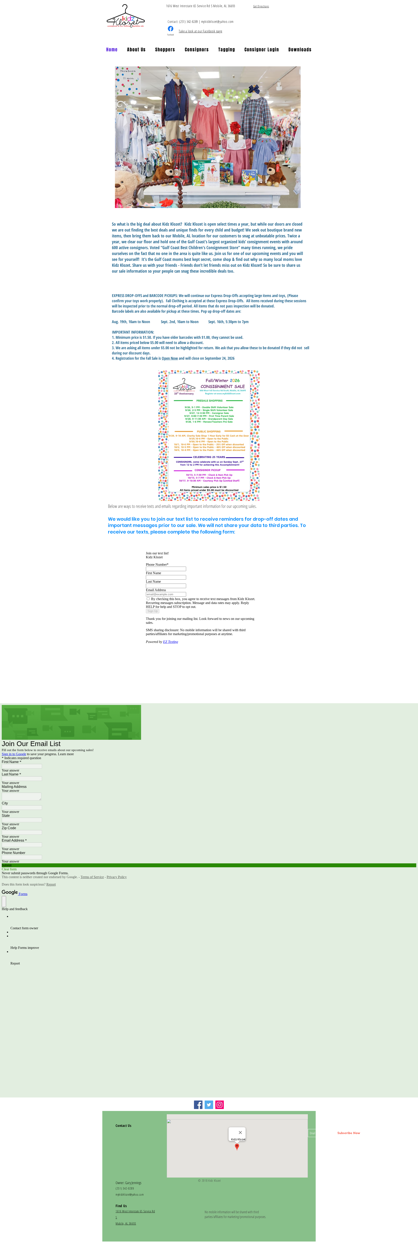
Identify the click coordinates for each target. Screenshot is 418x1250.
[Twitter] (209, 1105)
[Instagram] (219, 1105)
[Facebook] (198, 1105)
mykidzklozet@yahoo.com (217, 21)
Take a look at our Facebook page (200, 31)
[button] (136, 49)
